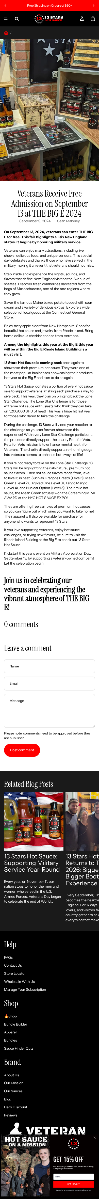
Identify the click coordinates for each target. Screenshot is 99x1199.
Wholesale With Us (19, 981)
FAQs (8, 957)
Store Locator (15, 973)
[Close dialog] (94, 1138)
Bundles (10, 1040)
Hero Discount (15, 1107)
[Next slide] (93, 5)
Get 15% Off (74, 1184)
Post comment (22, 750)
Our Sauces (13, 1091)
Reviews (11, 1115)
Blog (7, 1099)
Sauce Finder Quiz (18, 1048)
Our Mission (13, 1083)
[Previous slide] (5, 5)
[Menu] (6, 19)
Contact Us (13, 965)
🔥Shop (10, 1016)
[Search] (16, 18)
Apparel (10, 1032)
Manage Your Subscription (25, 989)
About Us (11, 1075)
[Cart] (92, 18)
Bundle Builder (15, 1024)
